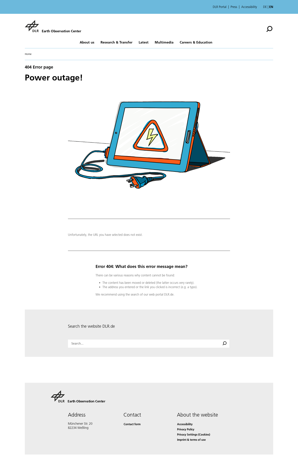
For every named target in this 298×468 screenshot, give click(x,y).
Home (28, 54)
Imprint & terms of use (191, 439)
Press (234, 7)
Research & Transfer (116, 42)
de (265, 7)
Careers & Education (196, 42)
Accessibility (249, 7)
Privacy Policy (185, 429)
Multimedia (164, 42)
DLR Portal (219, 7)
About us (87, 42)
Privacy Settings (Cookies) (193, 434)
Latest (143, 42)
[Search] (269, 28)
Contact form (132, 424)
